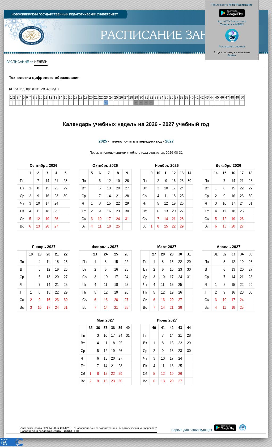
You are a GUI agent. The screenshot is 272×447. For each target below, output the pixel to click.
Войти (232, 55)
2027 (169, 141)
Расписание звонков (232, 46)
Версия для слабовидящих (191, 430)
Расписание (17, 62)
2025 (103, 141)
